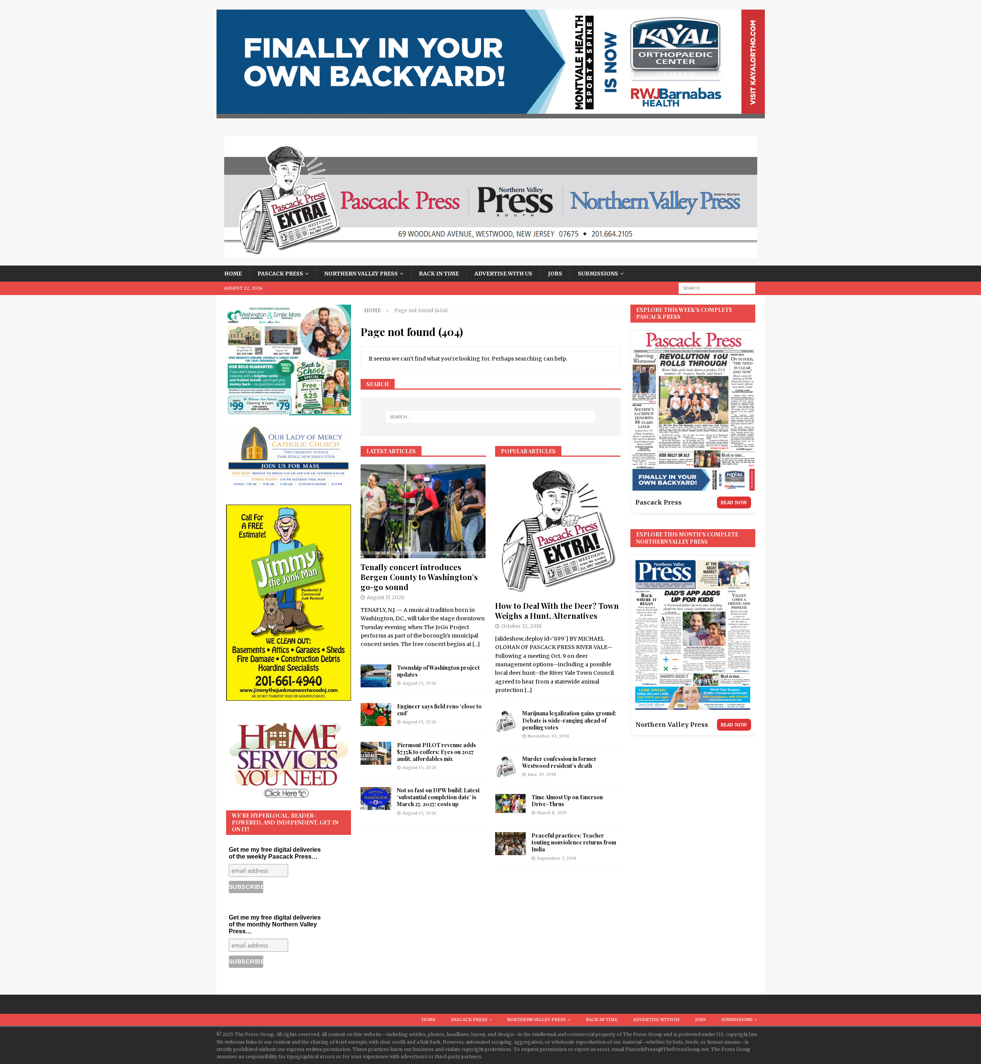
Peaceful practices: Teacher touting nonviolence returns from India (574, 842)
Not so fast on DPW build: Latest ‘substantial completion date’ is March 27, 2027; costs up (438, 797)
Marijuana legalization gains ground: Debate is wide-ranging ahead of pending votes (569, 720)
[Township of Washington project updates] (376, 675)
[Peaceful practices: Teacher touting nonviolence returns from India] (510, 843)
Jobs (555, 273)
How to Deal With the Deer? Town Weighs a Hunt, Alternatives (557, 610)
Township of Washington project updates (438, 671)
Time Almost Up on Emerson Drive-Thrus (567, 800)
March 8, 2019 (552, 812)
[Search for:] (717, 288)
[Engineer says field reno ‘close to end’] (376, 714)
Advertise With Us (503, 273)
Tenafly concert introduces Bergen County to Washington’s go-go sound (419, 577)
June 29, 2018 (542, 774)
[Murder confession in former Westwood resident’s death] (506, 767)
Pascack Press (280, 273)
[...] (476, 644)
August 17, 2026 (385, 597)
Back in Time (439, 273)
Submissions (598, 273)
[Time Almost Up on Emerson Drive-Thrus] (510, 803)
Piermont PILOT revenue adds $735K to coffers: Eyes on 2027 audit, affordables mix (436, 751)
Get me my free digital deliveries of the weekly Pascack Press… (275, 853)
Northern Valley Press (361, 273)
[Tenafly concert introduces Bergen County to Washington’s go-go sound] (423, 511)
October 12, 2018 (521, 626)
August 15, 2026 (419, 683)
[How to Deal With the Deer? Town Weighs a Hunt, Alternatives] (557, 530)
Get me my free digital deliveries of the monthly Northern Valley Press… (275, 924)
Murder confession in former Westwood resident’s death (559, 762)
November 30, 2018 (548, 736)
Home (233, 273)
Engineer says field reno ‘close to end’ (439, 710)
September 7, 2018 (556, 858)
